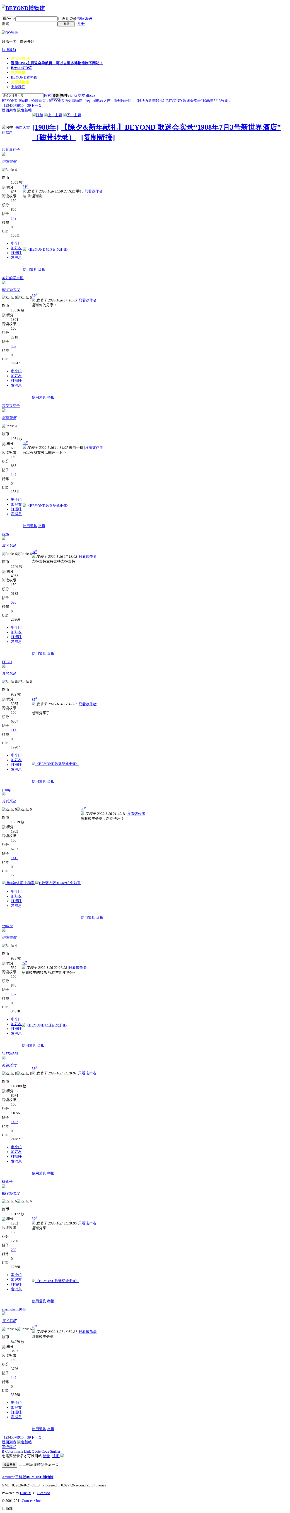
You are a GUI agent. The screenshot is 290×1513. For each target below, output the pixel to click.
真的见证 (9, 546)
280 (13, 1250)
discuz (90, 95)
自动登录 (69, 19)
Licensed (43, 1493)
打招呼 (16, 253)
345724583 (10, 1054)
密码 (5, 24)
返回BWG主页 (57, 63)
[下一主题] (72, 115)
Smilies (55, 1451)
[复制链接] (98, 137)
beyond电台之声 (98, 101)
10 (22, 105)
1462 (14, 1122)
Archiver (8, 1477)
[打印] (37, 115)
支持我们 (18, 87)
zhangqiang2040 (14, 1309)
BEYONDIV (11, 290)
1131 (14, 730)
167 (13, 994)
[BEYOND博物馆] (23, 8)
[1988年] (45, 127)
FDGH (7, 662)
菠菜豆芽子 (11, 149)
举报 (41, 270)
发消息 (16, 257)
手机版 (20, 1477)
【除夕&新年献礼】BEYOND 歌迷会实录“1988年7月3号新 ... (183, 101)
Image (18, 1451)
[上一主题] (53, 115)
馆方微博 (18, 72)
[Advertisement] (114, 358)
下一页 (36, 105)
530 (13, 602)
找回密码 (84, 18)
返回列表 (9, 110)
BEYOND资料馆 (24, 77)
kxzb (5, 534)
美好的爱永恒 (13, 278)
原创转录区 (123, 101)
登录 (46, 1456)
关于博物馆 (20, 82)
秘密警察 (9, 161)
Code (45, 1451)
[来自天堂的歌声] (3, 127)
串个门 (16, 243)
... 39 (27, 105)
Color (9, 1451)
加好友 (16, 248)
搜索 (47, 95)
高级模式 (9, 1447)
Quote (36, 1451)
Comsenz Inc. (31, 1501)
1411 (14, 858)
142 (13, 218)
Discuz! (25, 1493)
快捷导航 (9, 50)
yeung (6, 790)
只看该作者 (94, 191)
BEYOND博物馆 (15, 101)
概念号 (7, 1182)
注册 (81, 24)
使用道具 (30, 270)
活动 (73, 95)
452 (13, 346)
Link (27, 1451)
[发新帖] (24, 110)
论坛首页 (21, 58)
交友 (81, 95)
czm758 (7, 926)
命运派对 (9, 1065)
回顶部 (7, 1509)
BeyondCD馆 (21, 68)
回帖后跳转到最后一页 (41, 1464)
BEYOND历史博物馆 (65, 101)
